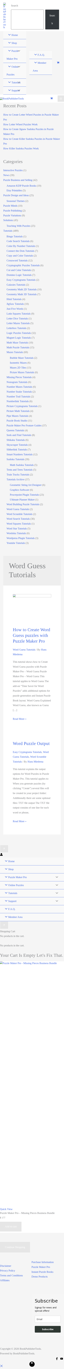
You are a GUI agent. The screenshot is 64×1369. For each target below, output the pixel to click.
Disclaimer (5, 1265)
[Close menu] (4, 849)
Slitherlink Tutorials (17, 449)
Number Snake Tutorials (19, 391)
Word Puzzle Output (31, 743)
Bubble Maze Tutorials (21, 357)
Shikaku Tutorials (16, 440)
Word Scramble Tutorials (19, 514)
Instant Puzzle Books (42, 1271)
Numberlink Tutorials (18, 401)
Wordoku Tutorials (16, 533)
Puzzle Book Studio (17, 420)
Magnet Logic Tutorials (19, 337)
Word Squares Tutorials (19, 523)
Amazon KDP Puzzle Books (21, 185)
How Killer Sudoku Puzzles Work (21, 148)
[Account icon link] (1, 855)
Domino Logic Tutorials (19, 275)
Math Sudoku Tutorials (22, 465)
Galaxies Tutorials (16, 284)
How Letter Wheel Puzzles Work (20, 124)
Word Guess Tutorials (18, 509)
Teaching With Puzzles (18, 225)
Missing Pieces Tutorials (19, 377)
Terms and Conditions (11, 1275)
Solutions (8, 220)
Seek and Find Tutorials (19, 435)
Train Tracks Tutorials (18, 474)
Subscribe (47, 1329)
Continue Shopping (15, 1247)
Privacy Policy (7, 1270)
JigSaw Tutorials (15, 304)
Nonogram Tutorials (17, 382)
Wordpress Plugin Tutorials (21, 538)
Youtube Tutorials (16, 543)
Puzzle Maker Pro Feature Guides (24, 425)
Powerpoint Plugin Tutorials (24, 494)
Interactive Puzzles (13, 170)
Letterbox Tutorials (16, 328)
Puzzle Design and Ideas (16, 195)
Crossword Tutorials (17, 260)
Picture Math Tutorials (18, 411)
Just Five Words (15, 308)
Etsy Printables (14, 190)
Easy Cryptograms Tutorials (21, 279)
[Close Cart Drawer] (4, 925)
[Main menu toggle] (61, 98)
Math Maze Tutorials (17, 342)
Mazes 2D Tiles (18, 367)
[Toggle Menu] (18, 51)
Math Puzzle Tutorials (18, 347)
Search (14, 5)
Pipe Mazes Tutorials (17, 416)
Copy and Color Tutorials (20, 255)
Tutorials (7, 230)
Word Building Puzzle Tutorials (23, 504)
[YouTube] (61, 1358)
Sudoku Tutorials (15, 459)
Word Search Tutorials (18, 518)
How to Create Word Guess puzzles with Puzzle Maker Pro (31, 635)
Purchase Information (43, 1262)
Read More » (19, 719)
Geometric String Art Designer (26, 485)
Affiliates (5, 1280)
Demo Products (40, 1276)
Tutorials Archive (15, 479)
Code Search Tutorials (18, 241)
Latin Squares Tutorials (19, 313)
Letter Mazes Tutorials (18, 323)
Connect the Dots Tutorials (20, 251)
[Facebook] (56, 1358)
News (6, 175)
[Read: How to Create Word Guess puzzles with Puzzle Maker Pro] (32, 608)
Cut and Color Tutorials (19, 270)
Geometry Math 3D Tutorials (22, 294)
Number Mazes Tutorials (19, 386)
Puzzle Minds (10, 205)
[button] (1, 1366)
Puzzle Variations (12, 215)
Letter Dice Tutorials (17, 318)
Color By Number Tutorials (21, 246)
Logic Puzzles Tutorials (19, 333)
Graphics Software (19, 489)
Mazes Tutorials (15, 352)
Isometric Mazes (18, 362)
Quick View (6, 1209)
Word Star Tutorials (17, 528)
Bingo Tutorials (15, 236)
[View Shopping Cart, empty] (58, 63)
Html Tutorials (14, 299)
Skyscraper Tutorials (17, 444)
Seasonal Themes (16, 201)
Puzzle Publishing (12, 210)
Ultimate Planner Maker (22, 499)
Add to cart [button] (11, 1226)
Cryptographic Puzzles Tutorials (23, 265)
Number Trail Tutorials (18, 396)
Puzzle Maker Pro (41, 1267)
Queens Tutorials (15, 430)
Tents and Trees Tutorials (19, 469)
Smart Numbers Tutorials (19, 454)
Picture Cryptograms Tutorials (22, 406)
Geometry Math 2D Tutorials (22, 289)
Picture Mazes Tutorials (22, 372)
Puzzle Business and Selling (17, 180)
